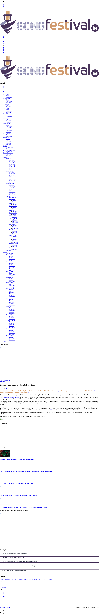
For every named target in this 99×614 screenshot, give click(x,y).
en (3, 7)
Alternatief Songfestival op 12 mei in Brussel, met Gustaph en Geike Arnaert (24, 507)
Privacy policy (3, 587)
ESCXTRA (41, 579)
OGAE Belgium (48, 579)
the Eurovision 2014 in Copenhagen (10, 397)
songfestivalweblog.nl (23, 579)
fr (3, 6)
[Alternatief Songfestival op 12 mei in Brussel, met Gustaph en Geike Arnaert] (5, 504)
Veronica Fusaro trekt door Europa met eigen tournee (17, 459)
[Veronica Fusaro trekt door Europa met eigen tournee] (5, 456)
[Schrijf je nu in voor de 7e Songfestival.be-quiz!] (31, 546)
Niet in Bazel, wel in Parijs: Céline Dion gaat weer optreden (18, 495)
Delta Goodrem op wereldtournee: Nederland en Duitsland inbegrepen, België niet (26, 471)
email (28, 392)
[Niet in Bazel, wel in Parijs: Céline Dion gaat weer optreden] (5, 492)
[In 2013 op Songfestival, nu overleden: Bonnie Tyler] (5, 480)
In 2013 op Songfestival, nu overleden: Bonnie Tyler (16, 483)
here (95, 391)
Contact (2, 584)
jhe (8, 388)
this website (50, 409)
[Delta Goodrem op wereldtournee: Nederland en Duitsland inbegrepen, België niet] (5, 468)
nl (3, 4)
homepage (58, 391)
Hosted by (5, 579)
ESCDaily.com (13, 579)
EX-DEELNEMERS (5, 380)
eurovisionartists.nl (33, 579)
